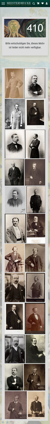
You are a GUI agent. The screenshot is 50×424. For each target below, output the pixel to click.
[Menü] (3, 3)
